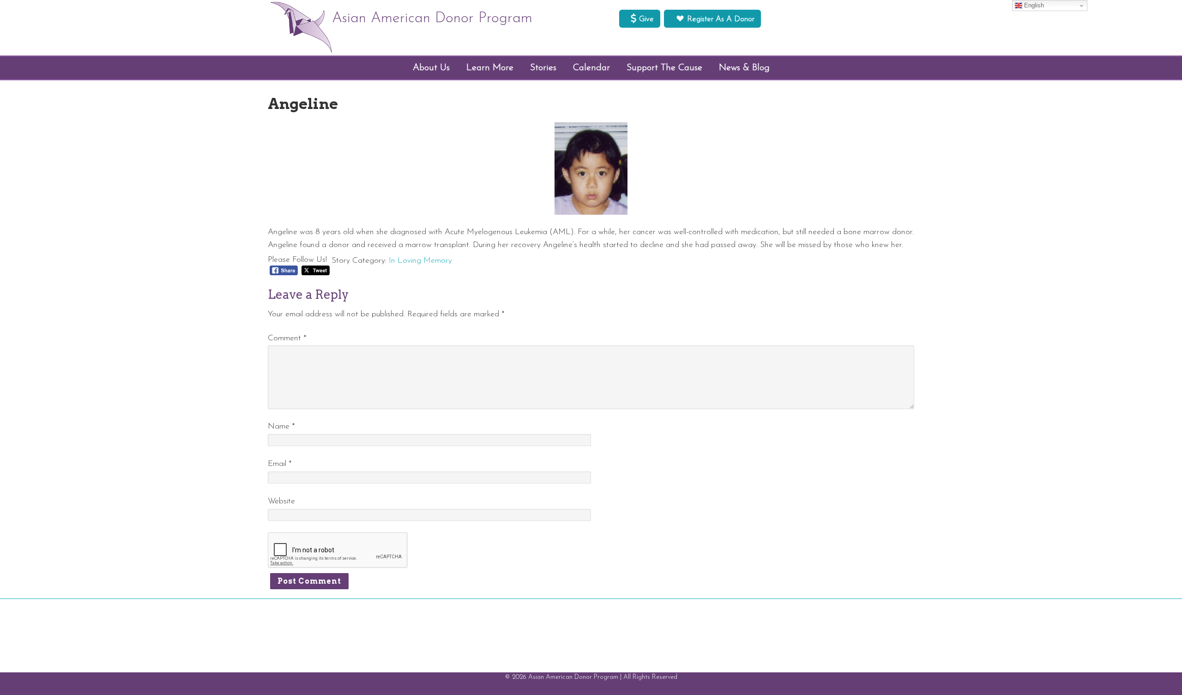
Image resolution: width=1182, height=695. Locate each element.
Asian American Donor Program (432, 18)
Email (280, 464)
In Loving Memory (420, 261)
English (1033, 5)
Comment (287, 338)
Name (281, 426)
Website (281, 501)
